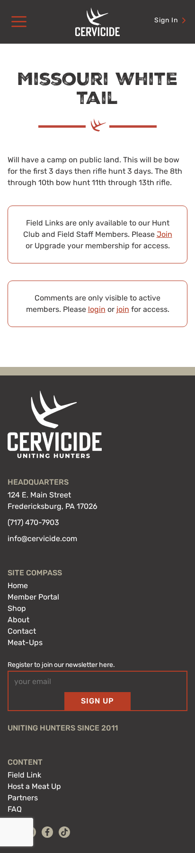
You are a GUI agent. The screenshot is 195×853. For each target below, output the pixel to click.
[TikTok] (64, 832)
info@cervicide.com (42, 538)
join (122, 309)
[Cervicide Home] (97, 22)
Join (164, 234)
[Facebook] (47, 832)
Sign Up (97, 700)
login (97, 309)
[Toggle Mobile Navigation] (19, 22)
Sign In (166, 20)
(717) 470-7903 (33, 522)
